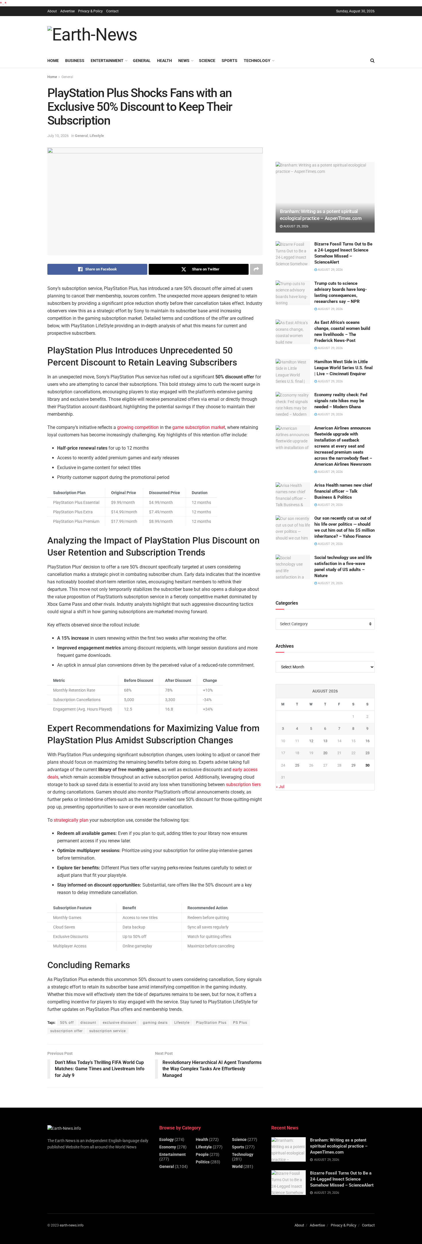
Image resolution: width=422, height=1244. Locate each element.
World (237, 1166)
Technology (257, 60)
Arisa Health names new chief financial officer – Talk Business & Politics (343, 491)
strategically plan (71, 820)
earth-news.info (72, 1225)
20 (325, 753)
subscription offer (66, 1031)
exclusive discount (119, 1023)
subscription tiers (243, 784)
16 (367, 741)
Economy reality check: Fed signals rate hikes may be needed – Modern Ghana (340, 400)
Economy (167, 1147)
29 (353, 765)
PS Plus (240, 1023)
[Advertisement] (270, 34)
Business (74, 60)
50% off (67, 1023)
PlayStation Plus (211, 1023)
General (142, 60)
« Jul (280, 786)
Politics (203, 1162)
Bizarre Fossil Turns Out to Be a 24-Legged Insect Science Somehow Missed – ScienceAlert (341, 1179)
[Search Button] (372, 60)
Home (53, 60)
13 (325, 741)
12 (311, 741)
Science (207, 60)
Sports (229, 60)
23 (367, 753)
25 (297, 765)
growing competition (138, 427)
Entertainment (107, 60)
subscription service (107, 1031)
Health (164, 60)
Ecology (166, 1139)
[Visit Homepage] (92, 34)
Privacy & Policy (90, 11)
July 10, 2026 (58, 136)
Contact (112, 11)
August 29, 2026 (295, 226)
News (183, 60)
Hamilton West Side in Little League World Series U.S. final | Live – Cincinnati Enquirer (343, 367)
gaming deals (155, 1023)
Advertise (67, 11)
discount (88, 1023)
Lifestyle (97, 136)
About (52, 11)
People (202, 1154)
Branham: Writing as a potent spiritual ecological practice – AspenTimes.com (338, 1146)
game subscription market (198, 427)
